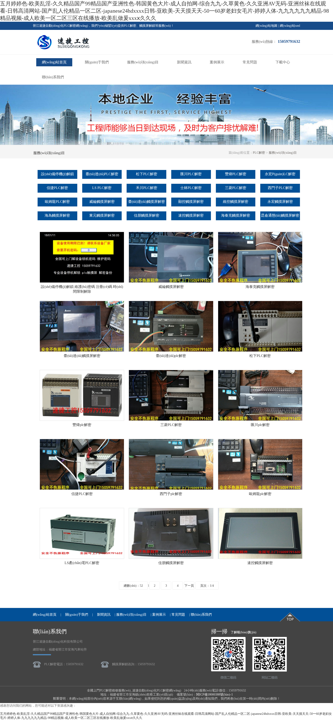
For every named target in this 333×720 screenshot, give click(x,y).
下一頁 (189, 585)
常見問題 (250, 62)
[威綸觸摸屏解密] (171, 280)
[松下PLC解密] (260, 350)
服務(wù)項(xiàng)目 (143, 62)
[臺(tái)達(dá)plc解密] (171, 350)
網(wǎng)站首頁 (54, 62)
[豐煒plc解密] (82, 419)
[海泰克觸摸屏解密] (260, 280)
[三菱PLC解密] (171, 419)
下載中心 (282, 62)
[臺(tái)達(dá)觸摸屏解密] (82, 350)
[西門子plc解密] (171, 488)
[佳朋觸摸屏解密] (171, 557)
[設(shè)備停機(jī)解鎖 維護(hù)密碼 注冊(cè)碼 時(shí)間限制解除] (82, 280)
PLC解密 (259, 152)
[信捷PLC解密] (82, 488)
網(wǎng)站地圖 (266, 25)
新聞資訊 (184, 62)
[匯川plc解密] (260, 419)
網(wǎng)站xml (290, 25)
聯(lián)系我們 (53, 77)
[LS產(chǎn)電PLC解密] (82, 557)
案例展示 (217, 62)
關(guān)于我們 (97, 62)
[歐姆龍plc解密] (260, 488)
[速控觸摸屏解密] (260, 557)
